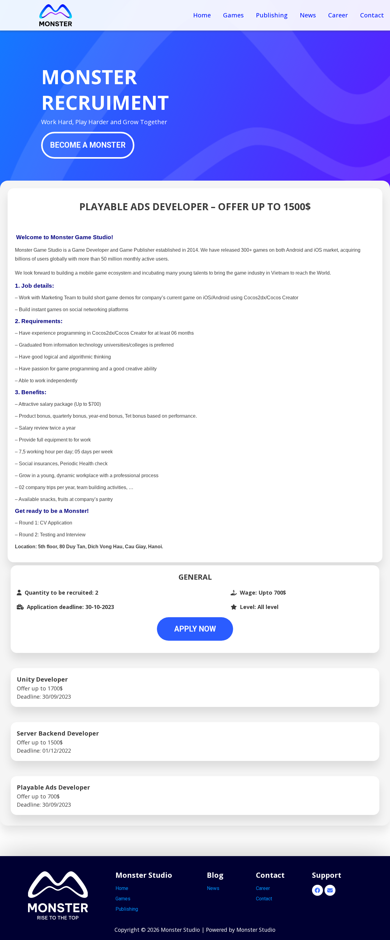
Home (202, 15)
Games (233, 15)
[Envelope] (329, 890)
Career (338, 15)
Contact (372, 15)
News (308, 15)
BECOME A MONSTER (88, 145)
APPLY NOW (195, 629)
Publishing (272, 15)
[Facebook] (317, 890)
